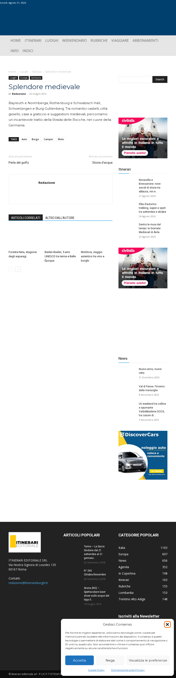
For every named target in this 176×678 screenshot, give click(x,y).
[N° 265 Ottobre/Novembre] (72, 575)
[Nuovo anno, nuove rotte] (127, 373)
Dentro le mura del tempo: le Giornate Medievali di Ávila (150, 228)
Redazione (19, 93)
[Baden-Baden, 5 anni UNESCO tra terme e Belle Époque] (60, 237)
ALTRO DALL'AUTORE (59, 218)
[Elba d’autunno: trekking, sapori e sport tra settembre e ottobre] (127, 208)
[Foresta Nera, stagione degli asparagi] (24, 237)
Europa (36, 71)
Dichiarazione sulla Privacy (128, 670)
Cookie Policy (96, 670)
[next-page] (18, 269)
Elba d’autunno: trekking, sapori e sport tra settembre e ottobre (152, 208)
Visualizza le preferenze (148, 660)
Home (12, 71)
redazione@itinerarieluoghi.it (28, 583)
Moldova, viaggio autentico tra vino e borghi (92, 256)
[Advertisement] (142, 319)
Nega (110, 660)
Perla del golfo (19, 163)
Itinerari (124, 169)
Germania (36, 77)
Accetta (79, 660)
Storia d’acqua (102, 163)
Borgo (35, 139)
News (122, 358)
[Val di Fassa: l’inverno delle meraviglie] (127, 391)
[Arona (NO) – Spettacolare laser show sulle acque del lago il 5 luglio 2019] (72, 592)
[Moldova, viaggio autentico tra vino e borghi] (96, 237)
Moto (61, 139)
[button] (167, 624)
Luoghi (24, 71)
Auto (24, 139)
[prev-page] (11, 269)
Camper (48, 139)
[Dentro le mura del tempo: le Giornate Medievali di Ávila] (127, 229)
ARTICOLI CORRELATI (25, 218)
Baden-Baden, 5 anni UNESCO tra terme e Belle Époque (60, 256)
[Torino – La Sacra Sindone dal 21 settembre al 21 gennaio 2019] (72, 551)
